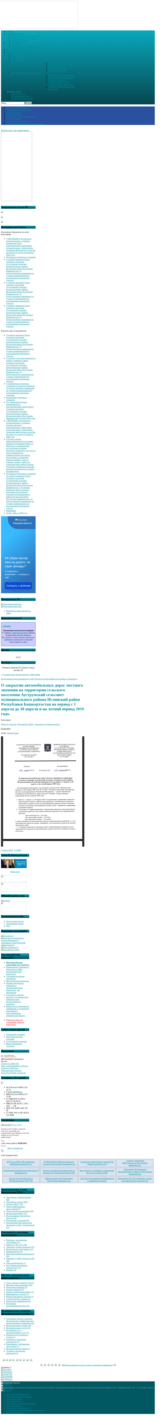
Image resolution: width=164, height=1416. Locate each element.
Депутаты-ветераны (57, 71)
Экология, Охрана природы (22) (20, 1247)
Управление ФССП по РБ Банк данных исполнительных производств (135, 1179)
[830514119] (6, 1386)
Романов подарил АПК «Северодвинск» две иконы (60, 83)
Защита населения (14, 112)
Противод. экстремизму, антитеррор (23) (16, 1241)
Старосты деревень (19, 54)
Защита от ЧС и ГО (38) (16, 1245)
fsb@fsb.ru (17, 1092)
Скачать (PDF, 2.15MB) (11, 850)
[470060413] (6, 1379)
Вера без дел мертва (57, 80)
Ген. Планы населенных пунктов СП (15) (16, 1266)
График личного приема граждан (25, 36)
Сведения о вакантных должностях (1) (16, 1340)
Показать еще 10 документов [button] (13, 331)
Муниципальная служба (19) (18, 1326)
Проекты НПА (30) (14, 1204)
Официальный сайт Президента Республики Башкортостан (59, 1179)
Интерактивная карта (20, 96)
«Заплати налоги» (20, 633)
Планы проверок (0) (15, 1290)
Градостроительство (15, 921)
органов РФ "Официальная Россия (100, 1163)
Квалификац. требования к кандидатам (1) (18, 1345)
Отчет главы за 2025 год (16, 513)
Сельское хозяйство (19, 59)
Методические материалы (17, 981)
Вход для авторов (15, 1148)
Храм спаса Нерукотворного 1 (61, 75)
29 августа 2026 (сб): (10, 1064)
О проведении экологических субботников (21, 674)
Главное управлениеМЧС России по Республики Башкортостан (134, 1163)
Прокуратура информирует (18, 107)
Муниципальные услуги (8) (18, 1328)
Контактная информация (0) (18, 1301)
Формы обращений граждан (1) (20, 1297)
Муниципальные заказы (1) (18, 1349)
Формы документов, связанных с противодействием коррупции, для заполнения (15, 988)
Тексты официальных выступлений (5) (15, 1208)
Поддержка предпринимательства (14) (17, 1304)
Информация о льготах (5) (17, 1294)
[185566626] (6, 1372)
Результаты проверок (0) (16, 1287)
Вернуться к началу (14, 1413)
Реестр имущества (14, 119)
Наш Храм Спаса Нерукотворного (26, 73)
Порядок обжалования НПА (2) (20, 1292)
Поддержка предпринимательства (21, 117)
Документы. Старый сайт (17, 121)
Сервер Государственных (91, 1162)
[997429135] (6, 1390)
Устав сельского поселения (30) (19, 1211)
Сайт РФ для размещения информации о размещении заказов (97, 1179)
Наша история (17, 61)
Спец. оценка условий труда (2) (20, 1283)
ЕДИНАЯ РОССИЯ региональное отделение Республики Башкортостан (59, 1163)
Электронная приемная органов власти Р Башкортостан (21, 1171)
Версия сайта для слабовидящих (15, 130)
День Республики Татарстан (13, 1073)
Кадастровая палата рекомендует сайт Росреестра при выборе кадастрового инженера (38, 679)
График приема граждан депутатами (27, 48)
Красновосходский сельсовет (14, 1038)
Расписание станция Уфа (22, 98)
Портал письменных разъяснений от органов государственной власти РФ (59, 1171)
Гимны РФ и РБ (18, 94)
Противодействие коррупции (19, 110)
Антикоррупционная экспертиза (15, 977)
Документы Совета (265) (17, 1202)
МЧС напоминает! (14, 114)
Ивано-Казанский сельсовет (14, 1045)
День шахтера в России (11, 1070)
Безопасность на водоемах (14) (19, 1249)
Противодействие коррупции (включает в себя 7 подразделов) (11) (20, 1225)
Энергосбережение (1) (16, 1263)
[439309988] (6, 1377)
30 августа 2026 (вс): (10, 1068)
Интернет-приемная (20, 41)
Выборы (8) (11, 1270)
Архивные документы (58, 68)
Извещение (11, 511)
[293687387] (6, 1374)
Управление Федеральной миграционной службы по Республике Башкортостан (135, 1171)
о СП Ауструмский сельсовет (24, 57)
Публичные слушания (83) (17, 1220)
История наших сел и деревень (61, 64)
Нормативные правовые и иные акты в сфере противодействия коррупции (17, 970)
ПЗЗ (8, 926)
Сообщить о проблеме (18, 585)
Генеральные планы (15, 924)
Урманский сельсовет (15, 1034)
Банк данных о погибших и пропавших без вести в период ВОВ (97, 1171)
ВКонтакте (15, 872)
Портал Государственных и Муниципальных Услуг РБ (21, 1179)
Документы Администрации (47, 724)
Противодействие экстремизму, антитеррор (25, 124)
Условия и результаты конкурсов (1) (15, 1352)
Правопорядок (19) (14, 1252)
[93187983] (6, 1370)
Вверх (3, 1146)
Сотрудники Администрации (24, 38)
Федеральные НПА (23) (16, 1213)
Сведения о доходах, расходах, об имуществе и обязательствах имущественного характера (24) (20, 1321)
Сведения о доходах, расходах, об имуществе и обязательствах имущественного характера (17, 999)
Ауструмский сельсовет (16, 1041)
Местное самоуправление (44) (19, 1285)
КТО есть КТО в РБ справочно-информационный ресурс (21, 1163)
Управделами (13, 733)
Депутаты (15, 45)
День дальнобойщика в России (14, 1066)
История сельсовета (57, 66)
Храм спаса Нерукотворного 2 (61, 78)
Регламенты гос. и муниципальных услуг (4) (17, 1331)
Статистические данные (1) (18, 1299)
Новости (5, 724)
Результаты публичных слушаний (21, 257)
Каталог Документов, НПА (22, 724)
